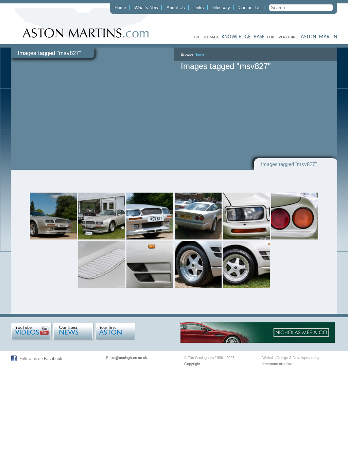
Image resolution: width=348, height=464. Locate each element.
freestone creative (277, 364)
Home (120, 7)
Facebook (53, 359)
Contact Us (250, 7)
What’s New (146, 7)
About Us (176, 7)
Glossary (221, 7)
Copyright (192, 364)
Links (198, 7)
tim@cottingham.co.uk (128, 358)
